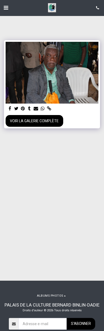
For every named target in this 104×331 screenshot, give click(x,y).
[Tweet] (16, 108)
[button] (5, 8)
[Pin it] (23, 108)
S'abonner (81, 323)
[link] (49, 108)
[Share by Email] (36, 108)
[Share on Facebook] (9, 108)
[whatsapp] (42, 108)
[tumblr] (29, 108)
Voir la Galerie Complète (34, 121)
